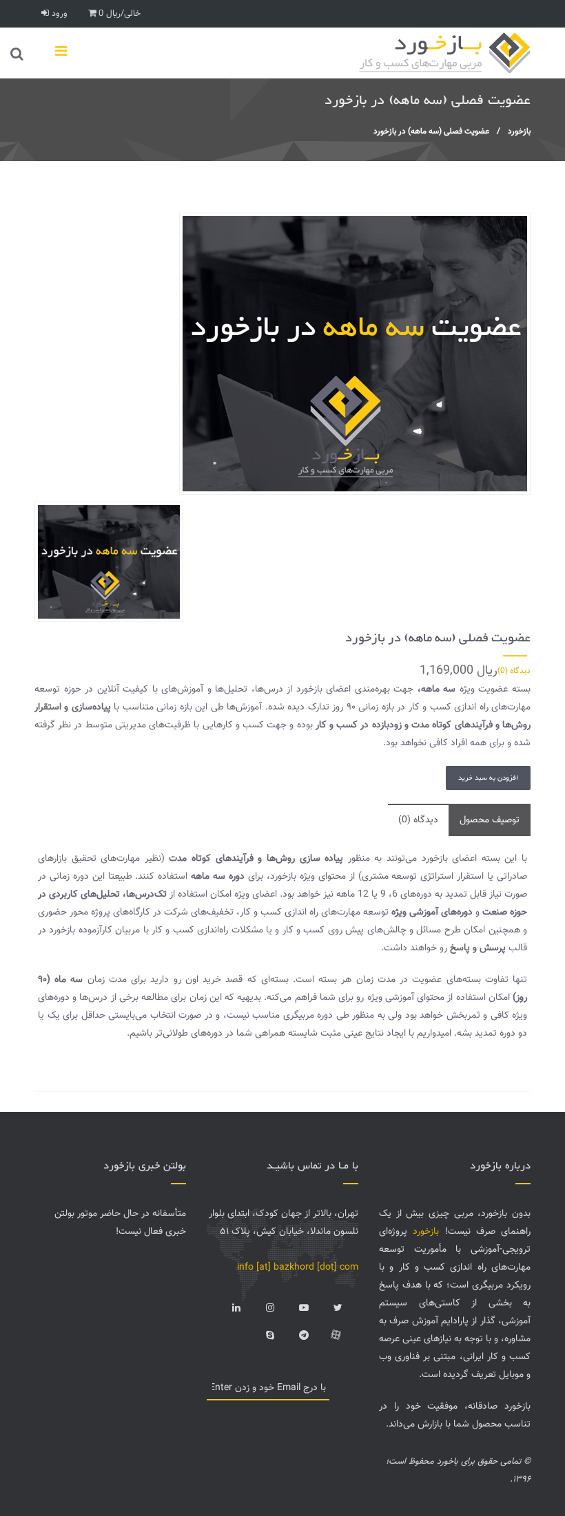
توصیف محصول (490, 820)
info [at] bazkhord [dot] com (297, 1267)
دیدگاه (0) (514, 671)
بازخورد (519, 131)
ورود (58, 14)
